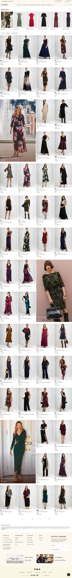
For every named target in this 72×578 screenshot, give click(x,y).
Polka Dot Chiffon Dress (60, 511)
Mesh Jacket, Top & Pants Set (43, 479)
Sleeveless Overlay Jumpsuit (6, 382)
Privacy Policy (29, 572)
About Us (41, 537)
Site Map (44, 572)
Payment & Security (19, 542)
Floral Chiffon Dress (4, 318)
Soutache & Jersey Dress (24, 382)
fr (48, 575)
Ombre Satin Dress (22, 93)
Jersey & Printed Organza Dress (25, 286)
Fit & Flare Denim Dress (59, 350)
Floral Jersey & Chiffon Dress (43, 414)
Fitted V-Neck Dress (41, 254)
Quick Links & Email (9, 542)
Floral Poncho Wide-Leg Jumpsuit (43, 382)
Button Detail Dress (4, 61)
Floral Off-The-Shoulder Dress (25, 318)
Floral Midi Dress (58, 61)
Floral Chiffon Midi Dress (5, 414)
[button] (68, 9)
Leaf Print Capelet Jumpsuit (6, 511)
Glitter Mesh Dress (4, 254)
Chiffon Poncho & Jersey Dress (25, 511)
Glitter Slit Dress (58, 414)
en (46, 575)
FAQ (16, 544)
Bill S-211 (50, 572)
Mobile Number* (56, 549)
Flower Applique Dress (5, 93)
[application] (68, 574)
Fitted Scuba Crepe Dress (42, 511)
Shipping (17, 537)
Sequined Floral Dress (23, 61)
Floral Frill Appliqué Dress (42, 61)
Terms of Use (37, 572)
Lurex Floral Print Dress (23, 254)
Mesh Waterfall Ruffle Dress (60, 254)
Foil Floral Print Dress (4, 286)
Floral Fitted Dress (58, 382)
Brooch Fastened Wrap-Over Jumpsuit (26, 414)
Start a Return (30, 542)
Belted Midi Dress (4, 350)
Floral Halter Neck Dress (60, 479)
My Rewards (29, 537)
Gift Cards (29, 544)
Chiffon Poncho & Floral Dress (61, 93)
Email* (53, 545)
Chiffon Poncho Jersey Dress (24, 350)
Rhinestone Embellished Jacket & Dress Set (63, 447)
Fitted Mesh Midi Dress (41, 93)
